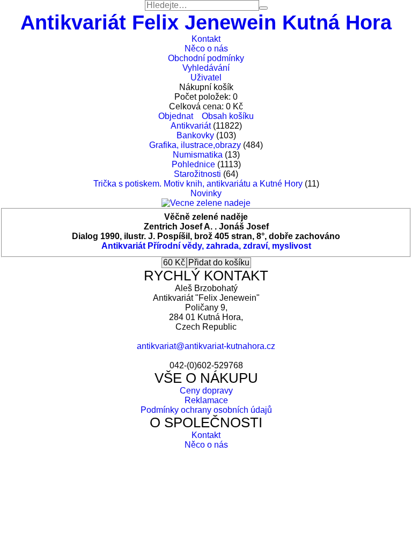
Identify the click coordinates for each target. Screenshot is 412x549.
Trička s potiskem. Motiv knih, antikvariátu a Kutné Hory (198, 183)
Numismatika (198, 154)
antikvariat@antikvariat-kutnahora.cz (206, 346)
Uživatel (206, 77)
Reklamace (206, 400)
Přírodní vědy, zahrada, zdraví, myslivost (229, 245)
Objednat (175, 116)
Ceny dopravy (206, 390)
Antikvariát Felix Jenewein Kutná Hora (206, 22)
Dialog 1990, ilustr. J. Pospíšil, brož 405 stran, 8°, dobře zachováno (206, 236)
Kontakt (206, 38)
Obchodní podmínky (206, 58)
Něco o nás (206, 48)
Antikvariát (191, 125)
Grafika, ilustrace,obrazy (195, 145)
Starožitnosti (197, 174)
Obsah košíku (228, 116)
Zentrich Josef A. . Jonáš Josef (206, 226)
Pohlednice (193, 164)
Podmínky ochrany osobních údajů (206, 409)
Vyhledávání (206, 67)
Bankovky (195, 135)
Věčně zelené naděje (206, 216)
